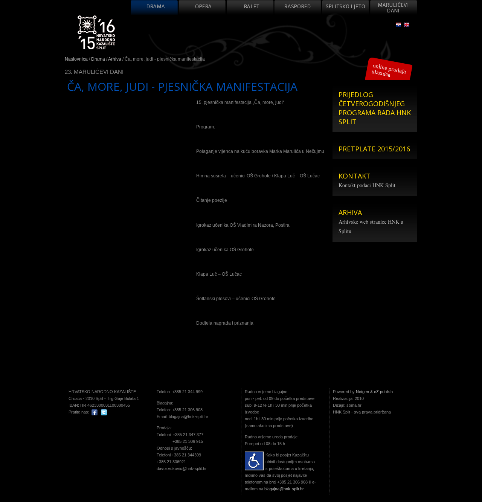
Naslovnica (76, 59)
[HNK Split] (96, 32)
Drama (98, 59)
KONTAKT (355, 175)
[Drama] (154, 7)
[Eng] (407, 24)
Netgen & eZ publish (374, 391)
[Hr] (398, 24)
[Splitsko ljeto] (345, 7)
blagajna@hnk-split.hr (284, 489)
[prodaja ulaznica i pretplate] (389, 68)
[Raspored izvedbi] (298, 7)
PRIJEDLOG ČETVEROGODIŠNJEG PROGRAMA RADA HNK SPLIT (375, 108)
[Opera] (202, 7)
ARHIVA (350, 212)
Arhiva (114, 59)
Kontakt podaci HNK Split (367, 185)
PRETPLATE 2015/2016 (374, 148)
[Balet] (250, 7)
